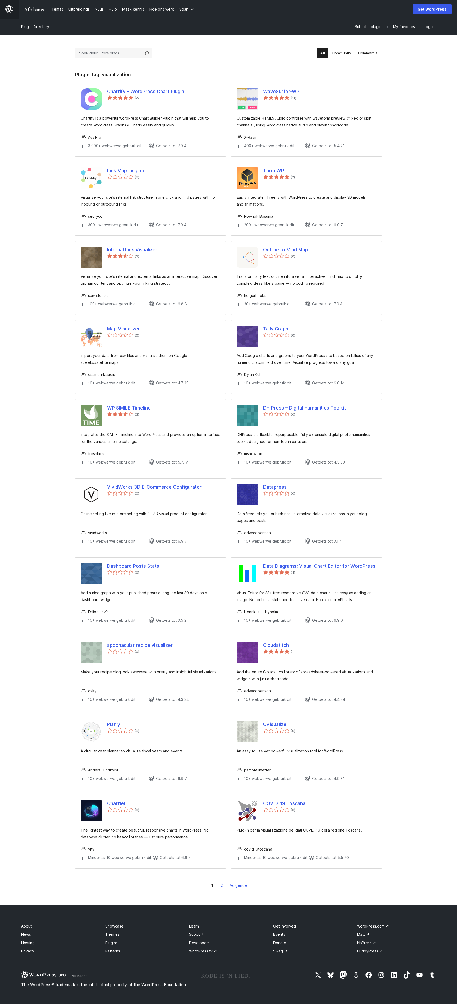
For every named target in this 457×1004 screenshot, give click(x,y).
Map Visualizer (123, 328)
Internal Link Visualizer (132, 249)
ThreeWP (273, 170)
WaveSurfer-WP (281, 91)
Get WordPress (432, 9)
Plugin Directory (35, 26)
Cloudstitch (276, 645)
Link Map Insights (126, 170)
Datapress (275, 487)
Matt (363, 934)
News (26, 934)
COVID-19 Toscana (284, 803)
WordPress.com (373, 926)
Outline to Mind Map (285, 249)
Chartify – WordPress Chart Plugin (145, 91)
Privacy (27, 951)
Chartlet (116, 803)
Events (279, 934)
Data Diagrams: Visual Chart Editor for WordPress (319, 566)
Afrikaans (80, 976)
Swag (280, 951)
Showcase (114, 926)
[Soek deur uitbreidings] (146, 53)
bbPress (366, 943)
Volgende (238, 885)
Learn (194, 926)
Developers (199, 943)
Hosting (28, 943)
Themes (112, 934)
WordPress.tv (203, 951)
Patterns (112, 951)
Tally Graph (275, 328)
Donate (282, 943)
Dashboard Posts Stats (133, 566)
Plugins (111, 943)
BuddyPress (370, 951)
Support (196, 934)
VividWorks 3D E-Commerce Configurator (154, 487)
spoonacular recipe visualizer (140, 645)
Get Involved (284, 926)
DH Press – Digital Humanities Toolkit (304, 408)
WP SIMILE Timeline (129, 408)
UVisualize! (275, 724)
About (26, 926)
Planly (113, 724)
